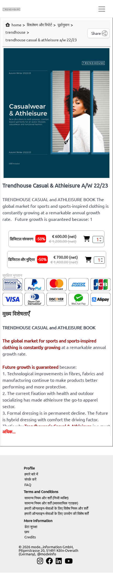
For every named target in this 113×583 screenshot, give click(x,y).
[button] (101, 9)
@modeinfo (46, 554)
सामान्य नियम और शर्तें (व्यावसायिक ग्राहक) (51, 503)
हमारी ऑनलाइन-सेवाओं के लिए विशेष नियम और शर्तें (56, 508)
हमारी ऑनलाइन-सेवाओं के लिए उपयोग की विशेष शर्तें (56, 513)
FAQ (27, 484)
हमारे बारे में (31, 474)
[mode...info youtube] (68, 561)
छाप (26, 531)
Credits (30, 537)
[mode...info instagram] (40, 561)
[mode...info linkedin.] (58, 561)
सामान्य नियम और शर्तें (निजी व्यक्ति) (46, 497)
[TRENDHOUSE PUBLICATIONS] (11, 8)
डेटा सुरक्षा (30, 526)
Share (96, 33)
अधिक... (9, 431)
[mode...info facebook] (49, 561)
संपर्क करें (30, 479)
